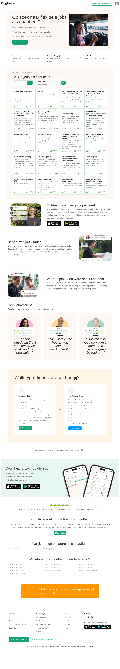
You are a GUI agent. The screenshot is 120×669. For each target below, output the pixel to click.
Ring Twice (15, 72)
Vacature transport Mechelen (88, 570)
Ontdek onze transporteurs (101, 4)
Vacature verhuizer (13, 549)
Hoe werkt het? (41, 617)
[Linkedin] (88, 617)
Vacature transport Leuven (51, 570)
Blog (10, 617)
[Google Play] (71, 223)
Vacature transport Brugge (87, 564)
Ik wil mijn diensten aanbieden (42, 639)
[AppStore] (54, 223)
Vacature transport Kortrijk (16, 570)
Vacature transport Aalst (15, 564)
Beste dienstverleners (16, 621)
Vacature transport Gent (50, 567)
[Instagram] (91, 617)
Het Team (68, 621)
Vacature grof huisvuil (50, 549)
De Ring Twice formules (44, 621)
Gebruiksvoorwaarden (68, 647)
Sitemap (90, 647)
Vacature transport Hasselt (87, 567)
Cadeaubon (13, 628)
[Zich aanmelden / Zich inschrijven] (117, 4)
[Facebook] (85, 617)
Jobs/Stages (69, 624)
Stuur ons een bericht (47, 593)
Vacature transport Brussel (16, 567)
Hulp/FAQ (39, 632)
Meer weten (60, 533)
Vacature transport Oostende (17, 573)
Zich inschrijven (20, 42)
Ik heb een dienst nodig (19, 639)
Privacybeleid (81, 647)
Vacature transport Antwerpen (52, 564)
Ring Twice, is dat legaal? (45, 624)
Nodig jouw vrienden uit (17, 624)
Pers (66, 628)
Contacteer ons (41, 628)
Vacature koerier (84, 549)
